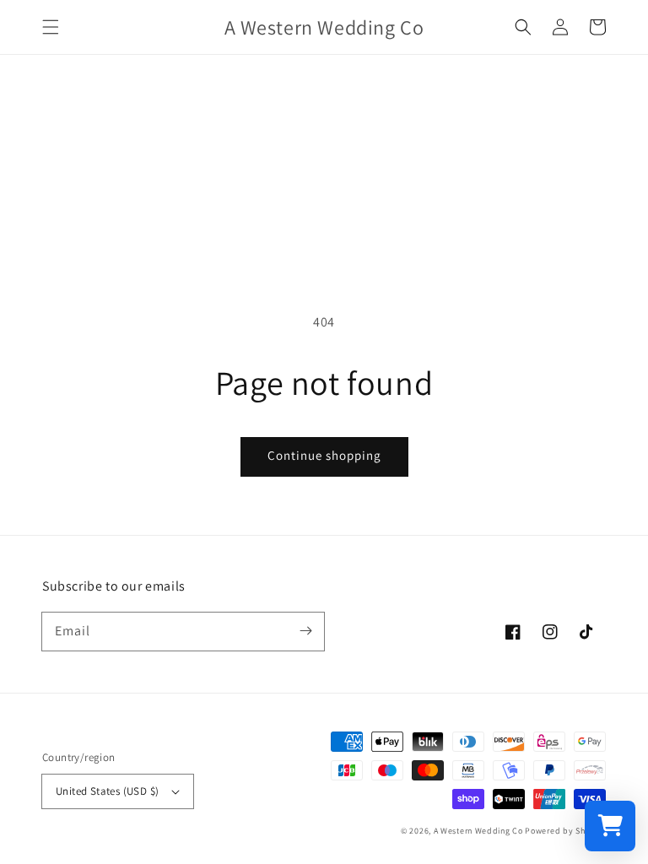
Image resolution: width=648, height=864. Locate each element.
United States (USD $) (107, 791)
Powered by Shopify (565, 830)
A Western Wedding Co (478, 830)
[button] (50, 27)
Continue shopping (324, 455)
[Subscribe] (305, 631)
